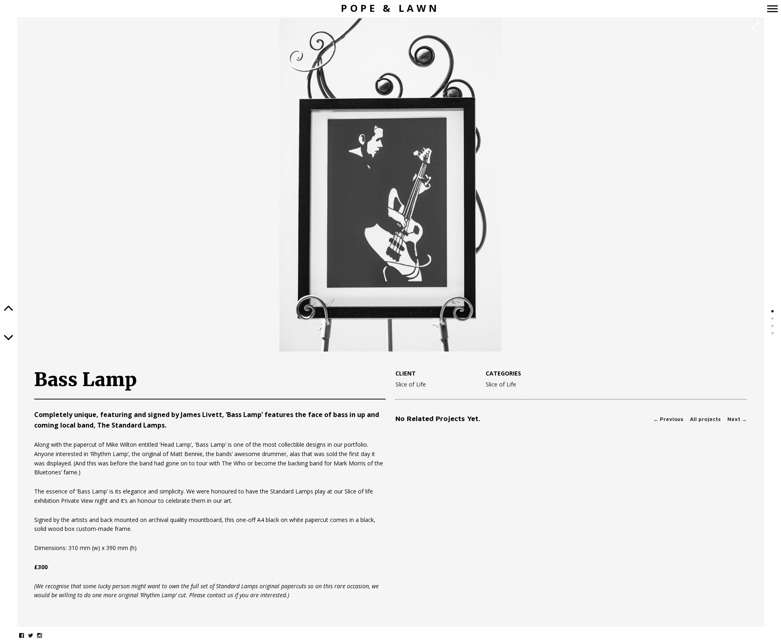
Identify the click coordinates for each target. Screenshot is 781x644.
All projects (705, 419)
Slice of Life (410, 384)
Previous (668, 419)
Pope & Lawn (390, 8)
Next (737, 419)
